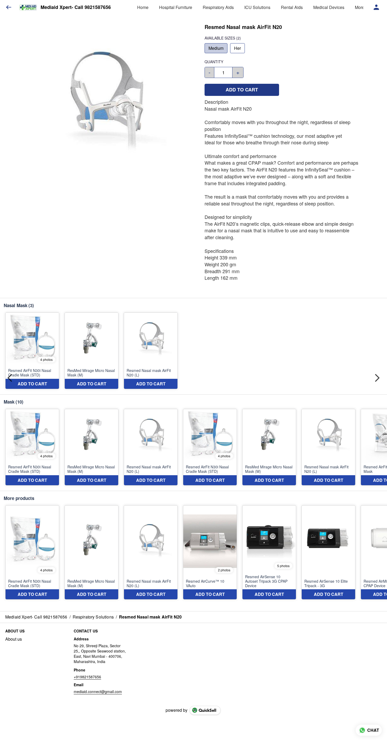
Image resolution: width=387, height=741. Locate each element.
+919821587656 (87, 676)
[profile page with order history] (376, 7)
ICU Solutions (257, 7)
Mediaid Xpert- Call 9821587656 (76, 7)
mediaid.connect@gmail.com (98, 691)
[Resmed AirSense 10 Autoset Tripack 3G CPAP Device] (269, 552)
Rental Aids (292, 7)
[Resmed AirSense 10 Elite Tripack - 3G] (328, 552)
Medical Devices (328, 7)
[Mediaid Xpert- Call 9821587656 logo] (28, 7)
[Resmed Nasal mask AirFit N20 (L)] (150, 351)
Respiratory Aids (218, 7)
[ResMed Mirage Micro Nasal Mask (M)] (91, 351)
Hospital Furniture (175, 7)
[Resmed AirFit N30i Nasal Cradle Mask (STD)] (32, 351)
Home (142, 7)
